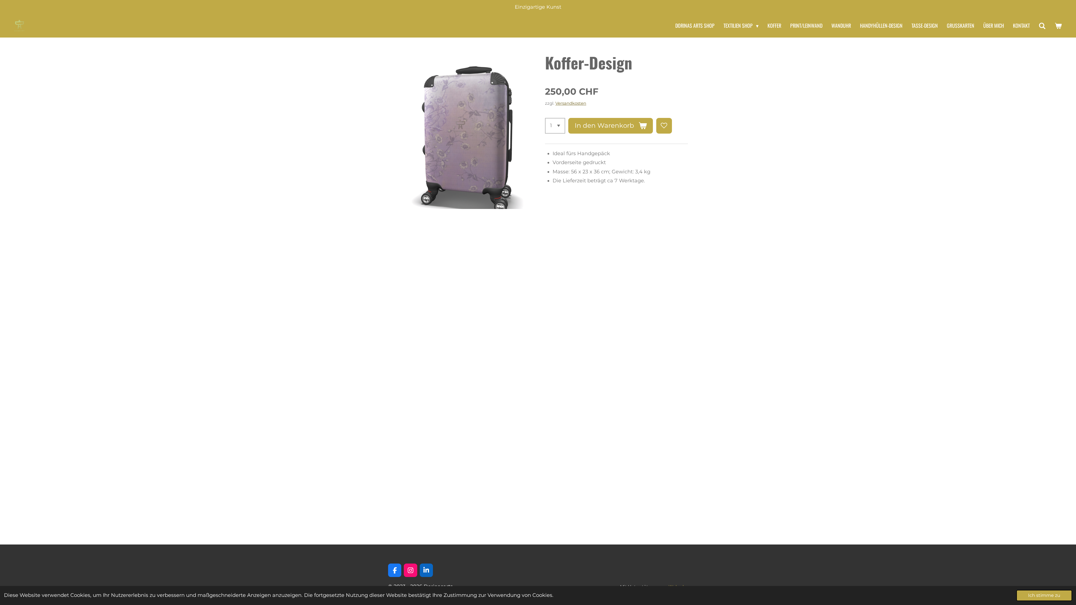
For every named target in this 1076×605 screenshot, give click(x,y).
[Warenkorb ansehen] (1058, 26)
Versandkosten (570, 103)
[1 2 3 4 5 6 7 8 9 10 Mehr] (555, 126)
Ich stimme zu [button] (1044, 595)
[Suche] (1042, 26)
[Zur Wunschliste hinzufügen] (664, 126)
